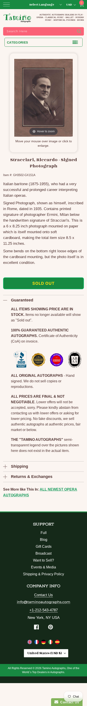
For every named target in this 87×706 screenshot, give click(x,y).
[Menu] (6, 4)
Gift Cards (44, 546)
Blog (43, 540)
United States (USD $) (44, 653)
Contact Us (43, 595)
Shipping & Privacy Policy (43, 574)
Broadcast (43, 553)
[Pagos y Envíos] (57, 643)
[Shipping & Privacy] (30, 643)
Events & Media (43, 567)
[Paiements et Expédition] (37, 643)
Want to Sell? (43, 560)
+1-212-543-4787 (43, 610)
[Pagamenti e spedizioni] (51, 643)
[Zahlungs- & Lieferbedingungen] (44, 643)
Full (44, 533)
